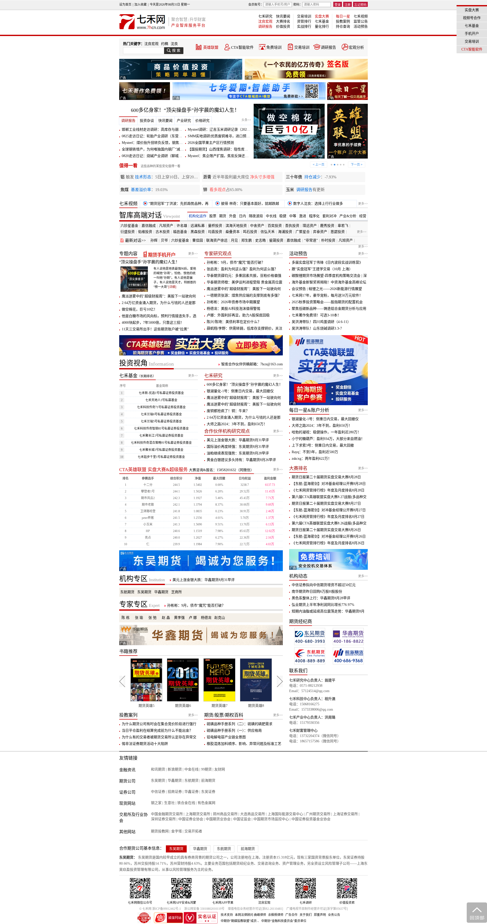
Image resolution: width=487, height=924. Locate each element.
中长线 (271, 216)
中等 (292, 216)
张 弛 (152, 618)
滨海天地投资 (236, 226)
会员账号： (256, 4)
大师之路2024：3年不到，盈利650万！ (237, 424)
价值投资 (283, 26)
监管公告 (361, 21)
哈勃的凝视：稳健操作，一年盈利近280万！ (326, 432)
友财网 (219, 769)
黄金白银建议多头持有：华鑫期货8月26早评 (241, 460)
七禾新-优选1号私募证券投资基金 (161, 393)
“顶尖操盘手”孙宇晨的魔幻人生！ (149, 262)
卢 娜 (193, 618)
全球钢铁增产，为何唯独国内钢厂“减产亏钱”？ (159, 149)
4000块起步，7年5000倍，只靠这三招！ (153, 322)
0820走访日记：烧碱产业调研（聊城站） (154, 156)
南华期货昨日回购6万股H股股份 (317, 591)
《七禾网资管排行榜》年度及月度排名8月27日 (328, 517)
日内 (242, 216)
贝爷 (164, 240)
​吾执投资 (292, 226)
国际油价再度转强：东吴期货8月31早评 (238, 447)
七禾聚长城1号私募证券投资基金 (161, 450)
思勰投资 (338, 232)
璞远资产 (310, 226)
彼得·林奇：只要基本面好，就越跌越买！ (246, 204)
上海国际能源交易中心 (285, 814)
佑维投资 (145, 232)
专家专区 (139, 604)
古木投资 (162, 232)
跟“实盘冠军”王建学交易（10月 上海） (322, 269)
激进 (302, 216)
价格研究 (202, 121)
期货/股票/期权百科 (223, 715)
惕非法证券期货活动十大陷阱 (145, 744)
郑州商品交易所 (225, 814)
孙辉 (154, 240)
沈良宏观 (265, 21)
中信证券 (158, 792)
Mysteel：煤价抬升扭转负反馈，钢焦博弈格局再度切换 (164, 143)
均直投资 (215, 232)
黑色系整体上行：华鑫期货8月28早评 (321, 598)
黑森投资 (197, 232)
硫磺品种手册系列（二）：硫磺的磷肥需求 (239, 724)
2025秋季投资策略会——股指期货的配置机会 (327, 302)
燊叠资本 (232, 232)
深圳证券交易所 (163, 819)
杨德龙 (206, 618)
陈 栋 (125, 618)
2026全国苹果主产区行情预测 (211, 143)
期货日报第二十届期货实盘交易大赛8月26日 (326, 530)
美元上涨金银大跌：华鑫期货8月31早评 (238, 440)
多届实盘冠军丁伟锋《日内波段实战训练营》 (327, 262)
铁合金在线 (186, 803)
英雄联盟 (210, 47)
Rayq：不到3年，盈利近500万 (315, 452)
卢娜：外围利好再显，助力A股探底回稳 (238, 315)
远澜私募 (197, 226)
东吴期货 (144, 592)
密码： (297, 4)
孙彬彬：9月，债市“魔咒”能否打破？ (236, 262)
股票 (212, 216)
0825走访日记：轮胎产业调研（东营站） (154, 136)
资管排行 (304, 21)
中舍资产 (257, 226)
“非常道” (311, 240)
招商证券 (175, 792)
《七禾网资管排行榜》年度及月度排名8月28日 (328, 490)
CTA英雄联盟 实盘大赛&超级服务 (153, 469)
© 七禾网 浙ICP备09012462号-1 (160, 909)
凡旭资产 (166, 226)
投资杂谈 (147, 121)
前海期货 (208, 780)
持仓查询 (343, 26)
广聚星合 (302, 232)
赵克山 (219, 618)
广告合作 (291, 915)
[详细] (172, 287)
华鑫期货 (161, 592)
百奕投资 (275, 226)
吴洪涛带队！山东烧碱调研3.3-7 (317, 328)
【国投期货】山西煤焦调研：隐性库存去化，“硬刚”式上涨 (234, 149)
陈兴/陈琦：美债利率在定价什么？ (234, 322)
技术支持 (227, 915)
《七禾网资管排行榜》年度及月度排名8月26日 (328, 543)
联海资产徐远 (217, 240)
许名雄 (182, 226)
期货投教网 (160, 831)
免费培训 (274, 47)
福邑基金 (180, 232)
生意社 (169, 803)
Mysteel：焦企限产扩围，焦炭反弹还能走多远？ (225, 156)
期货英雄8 (220, 706)
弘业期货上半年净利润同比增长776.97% (323, 605)
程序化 (314, 216)
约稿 (164, 44)
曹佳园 (197, 240)
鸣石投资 (250, 232)
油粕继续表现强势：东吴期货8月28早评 (238, 453)
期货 (222, 216)
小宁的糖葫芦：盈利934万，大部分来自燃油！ (328, 439)
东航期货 (127, 592)
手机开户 (472, 34)
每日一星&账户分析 (309, 410)
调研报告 (265, 26)
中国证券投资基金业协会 (311, 819)
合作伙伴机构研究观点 (227, 431)
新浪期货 (175, 769)
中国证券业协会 (190, 819)
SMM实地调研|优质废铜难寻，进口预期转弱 (222, 136)
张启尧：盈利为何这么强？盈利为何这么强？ (242, 269)
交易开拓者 (193, 831)
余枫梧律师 (275, 915)
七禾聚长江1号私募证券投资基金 (161, 435)
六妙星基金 (129, 226)
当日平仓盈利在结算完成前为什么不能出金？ (157, 730)
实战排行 (304, 26)
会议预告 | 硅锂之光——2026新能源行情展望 (327, 289)
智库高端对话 (149, 215)
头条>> (246, 120)
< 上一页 (318, 164)
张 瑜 (139, 618)
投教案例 (343, 21)
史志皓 (260, 240)
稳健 (282, 216)
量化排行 (322, 26)
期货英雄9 (256, 706)
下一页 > (356, 164)
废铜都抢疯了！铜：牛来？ (228, 411)
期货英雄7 (183, 706)
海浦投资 (285, 232)
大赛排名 (283, 21)
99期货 (206, 769)
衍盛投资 (127, 232)
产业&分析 (347, 216)
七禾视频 (361, 16)
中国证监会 (242, 819)
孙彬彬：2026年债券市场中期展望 (233, 302)
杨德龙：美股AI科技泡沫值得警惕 (233, 309)
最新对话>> (135, 240)
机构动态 (298, 576)
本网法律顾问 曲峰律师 (250, 915)
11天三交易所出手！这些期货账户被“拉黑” (155, 329)
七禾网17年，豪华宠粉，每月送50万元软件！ (327, 295)
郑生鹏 (246, 240)
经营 (362, 216)
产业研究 (184, 121)
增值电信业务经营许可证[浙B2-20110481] (255, 909)
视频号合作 (472, 18)
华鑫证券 (191, 792)
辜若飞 (343, 226)
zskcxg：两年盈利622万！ (312, 458)
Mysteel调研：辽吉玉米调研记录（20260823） (223, 129)
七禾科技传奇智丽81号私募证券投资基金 (161, 428)
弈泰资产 (320, 232)
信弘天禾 (267, 232)
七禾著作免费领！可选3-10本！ (316, 315)
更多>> (363, 204)
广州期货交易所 (318, 814)
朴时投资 (328, 240)
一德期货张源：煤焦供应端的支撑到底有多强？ (244, 295)
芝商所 (176, 592)
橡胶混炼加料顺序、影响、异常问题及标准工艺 (244, 744)
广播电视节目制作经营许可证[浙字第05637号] (317, 909)
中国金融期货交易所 (167, 814)
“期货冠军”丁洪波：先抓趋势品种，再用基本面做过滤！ (174, 204)
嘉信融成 (149, 226)
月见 (234, 240)
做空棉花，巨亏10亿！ (139, 309)
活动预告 (361, 26)
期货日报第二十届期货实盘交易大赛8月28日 (326, 477)
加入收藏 (140, 4)
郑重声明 (320, 915)
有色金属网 (206, 803)
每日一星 (343, 16)
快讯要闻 (283, 16)
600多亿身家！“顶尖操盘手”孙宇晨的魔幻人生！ (185, 110)
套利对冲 (329, 216)
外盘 (232, 216)
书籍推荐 (128, 651)
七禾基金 (322, 21)
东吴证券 (208, 792)
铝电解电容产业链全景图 (226, 737)
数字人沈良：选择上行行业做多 (317, 204)
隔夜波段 (256, 216)
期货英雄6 (146, 706)
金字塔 (176, 831)
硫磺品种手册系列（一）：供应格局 (234, 730)
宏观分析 (356, 47)
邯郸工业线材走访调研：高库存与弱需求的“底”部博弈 (164, 129)
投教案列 (128, 715)
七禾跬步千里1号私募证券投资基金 (161, 457)
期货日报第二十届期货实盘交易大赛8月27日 (326, 503)
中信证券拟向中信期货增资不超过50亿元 (324, 585)
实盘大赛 (322, 16)
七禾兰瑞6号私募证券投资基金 (161, 414)
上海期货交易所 (197, 814)
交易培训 (304, 16)
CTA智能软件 (242, 47)
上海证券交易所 (345, 814)
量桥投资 (215, 226)
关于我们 (306, 915)
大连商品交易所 (252, 814)
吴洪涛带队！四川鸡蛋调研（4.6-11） (321, 322)
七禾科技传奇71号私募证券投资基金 (161, 407)
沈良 (174, 44)
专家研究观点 (218, 253)
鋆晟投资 (276, 240)
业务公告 (334, 915)
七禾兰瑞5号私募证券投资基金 (161, 421)
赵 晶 (166, 618)
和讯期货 (158, 769)
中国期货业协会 (218, 819)
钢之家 (156, 803)
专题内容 (128, 253)
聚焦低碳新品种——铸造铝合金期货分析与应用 (329, 309)
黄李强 (179, 618)
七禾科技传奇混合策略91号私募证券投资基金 (161, 442)
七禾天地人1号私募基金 (161, 400)
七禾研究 (265, 16)
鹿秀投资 (327, 226)
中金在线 (191, 769)
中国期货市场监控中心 (271, 819)
